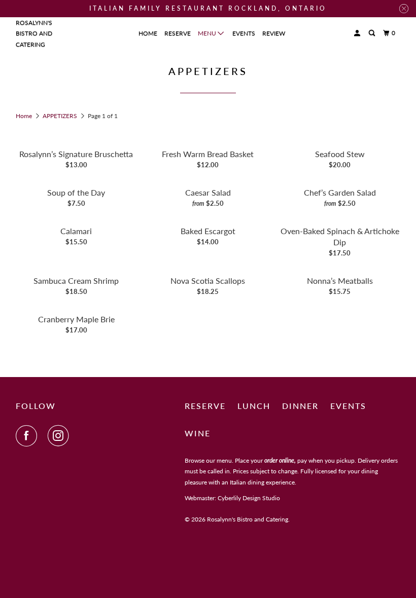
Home (24, 116)
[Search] (372, 33)
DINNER (300, 405)
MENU (208, 33)
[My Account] (357, 33)
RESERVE (177, 33)
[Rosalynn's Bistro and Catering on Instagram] (60, 435)
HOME (147, 33)
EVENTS (243, 33)
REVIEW (273, 33)
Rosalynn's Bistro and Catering (34, 33)
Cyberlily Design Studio (249, 498)
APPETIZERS (61, 116)
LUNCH (253, 405)
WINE (198, 433)
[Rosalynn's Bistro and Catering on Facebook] (28, 435)
